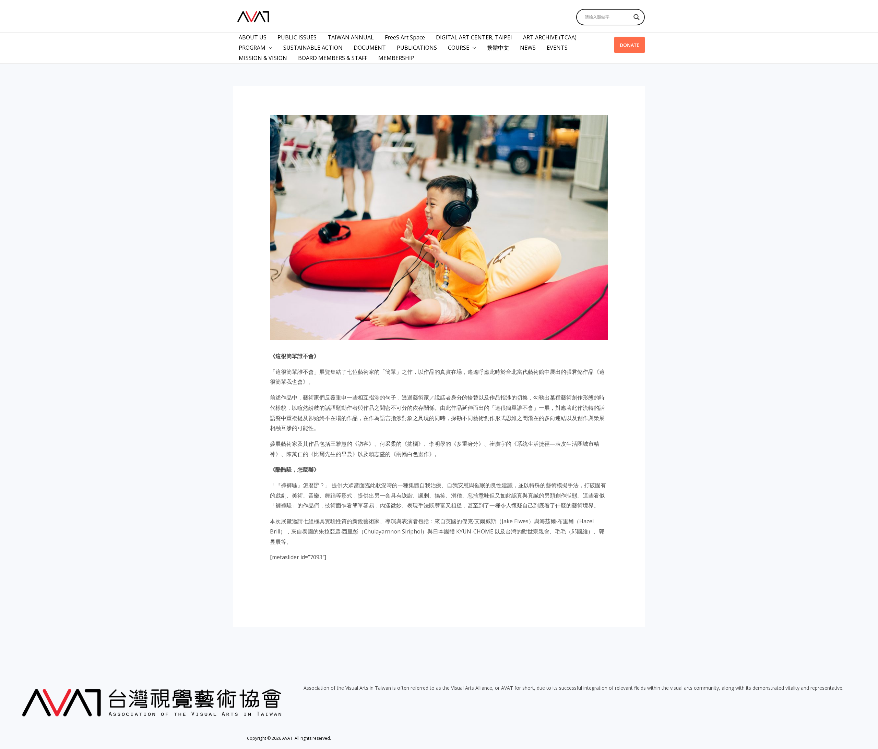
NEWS (528, 47)
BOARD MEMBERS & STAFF (332, 58)
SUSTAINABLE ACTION (313, 47)
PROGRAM (252, 47)
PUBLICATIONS (417, 47)
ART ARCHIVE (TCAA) (550, 37)
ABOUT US (252, 37)
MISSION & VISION (263, 58)
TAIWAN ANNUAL (351, 37)
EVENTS (557, 47)
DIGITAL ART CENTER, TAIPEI (474, 37)
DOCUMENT (370, 47)
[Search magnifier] (636, 17)
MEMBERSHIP (396, 58)
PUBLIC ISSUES (297, 37)
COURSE (458, 47)
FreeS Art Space (405, 37)
